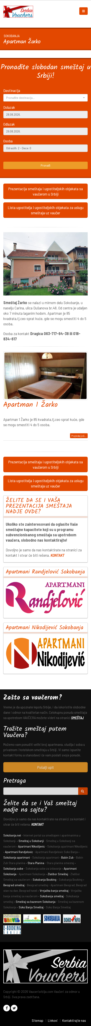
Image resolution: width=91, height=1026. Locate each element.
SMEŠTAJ (77, 717)
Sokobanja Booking (44, 879)
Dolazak (9, 107)
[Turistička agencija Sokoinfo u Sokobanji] (73, 919)
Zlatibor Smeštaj (58, 874)
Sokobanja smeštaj (52, 896)
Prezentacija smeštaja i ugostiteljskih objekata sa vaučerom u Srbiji (45, 191)
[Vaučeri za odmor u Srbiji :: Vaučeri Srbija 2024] (19, 11)
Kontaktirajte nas (74, 1020)
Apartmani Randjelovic (19, 852)
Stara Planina (36, 863)
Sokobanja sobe (13, 868)
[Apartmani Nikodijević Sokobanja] (45, 653)
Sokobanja (12, 36)
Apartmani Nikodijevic (31, 846)
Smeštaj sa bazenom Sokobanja (35, 901)
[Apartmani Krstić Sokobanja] (33, 919)
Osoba (8, 140)
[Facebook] (6, 1008)
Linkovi (53, 1020)
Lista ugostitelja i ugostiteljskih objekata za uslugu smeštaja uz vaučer (45, 210)
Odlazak (9, 124)
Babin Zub (67, 857)
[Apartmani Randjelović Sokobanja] (45, 598)
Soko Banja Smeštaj (31, 907)
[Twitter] (14, 1008)
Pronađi (45, 165)
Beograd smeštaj (14, 885)
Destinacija (11, 90)
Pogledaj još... (78, 435)
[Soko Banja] (13, 919)
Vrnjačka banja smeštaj (54, 890)
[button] (45, 98)
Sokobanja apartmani (16, 857)
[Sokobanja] (53, 919)
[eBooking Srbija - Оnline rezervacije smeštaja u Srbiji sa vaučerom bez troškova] (13, 930)
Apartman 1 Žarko (30, 405)
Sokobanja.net (12, 835)
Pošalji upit (45, 767)
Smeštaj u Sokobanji (31, 841)
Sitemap (37, 1020)
